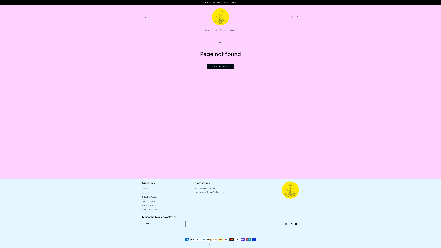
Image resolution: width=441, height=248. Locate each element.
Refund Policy (148, 201)
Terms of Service (150, 209)
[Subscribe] (182, 224)
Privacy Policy (149, 205)
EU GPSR (145, 193)
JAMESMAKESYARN (216, 244)
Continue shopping (220, 66)
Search (145, 189)
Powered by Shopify (229, 244)
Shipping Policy (149, 197)
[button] (144, 16)
